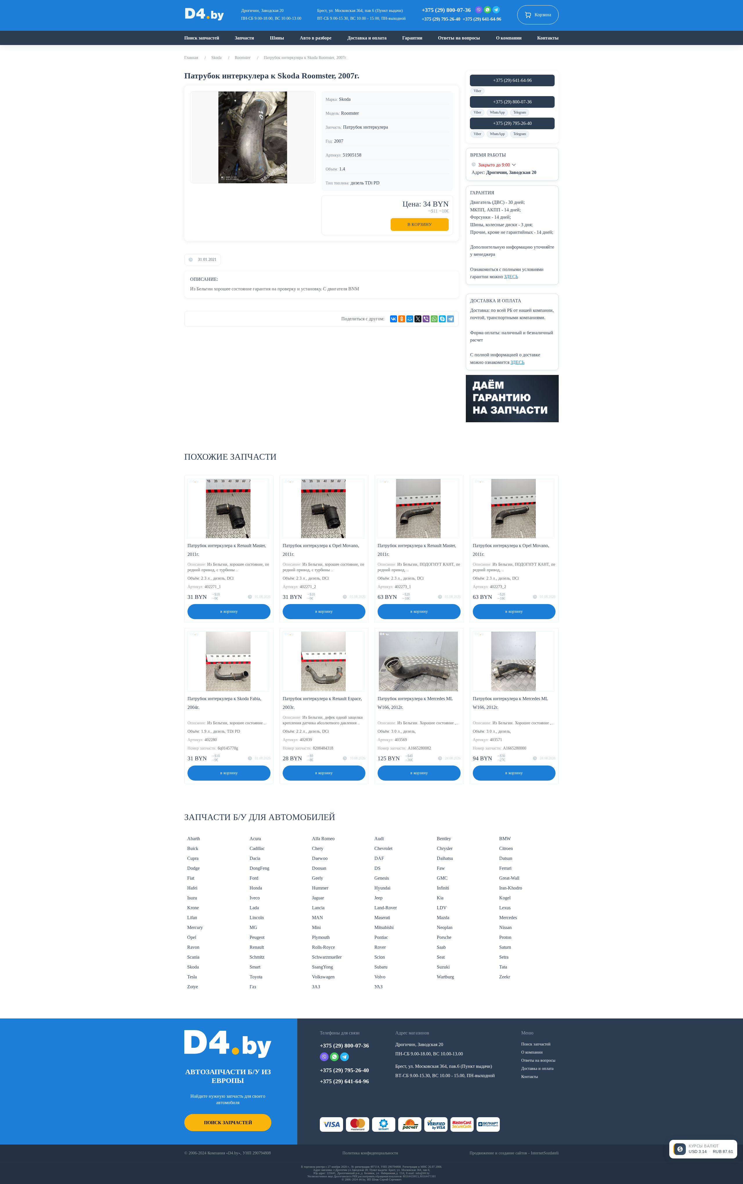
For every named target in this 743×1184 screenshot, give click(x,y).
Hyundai (382, 887)
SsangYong (322, 966)
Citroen (506, 848)
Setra (503, 957)
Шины (277, 37)
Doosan (319, 868)
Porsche (444, 937)
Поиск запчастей (201, 37)
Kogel (505, 897)
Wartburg (445, 976)
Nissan (505, 927)
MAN (317, 917)
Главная (191, 57)
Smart (255, 966)
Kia (440, 897)
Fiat (190, 878)
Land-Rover (385, 907)
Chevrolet (383, 848)
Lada (254, 907)
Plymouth (321, 937)
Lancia (318, 907)
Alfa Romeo (323, 838)
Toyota (256, 976)
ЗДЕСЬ (511, 276)
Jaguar (318, 897)
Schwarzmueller (327, 957)
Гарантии (412, 37)
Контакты (548, 37)
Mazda (443, 917)
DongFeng (259, 868)
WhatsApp (497, 112)
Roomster (242, 57)
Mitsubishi (384, 927)
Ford (254, 878)
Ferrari (505, 868)
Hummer (320, 887)
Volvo (379, 976)
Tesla (192, 976)
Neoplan (444, 927)
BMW (505, 838)
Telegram (519, 112)
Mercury (195, 927)
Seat (441, 957)
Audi (379, 838)
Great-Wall (509, 878)
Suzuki (443, 966)
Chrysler (444, 848)
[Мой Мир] (409, 318)
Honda (256, 887)
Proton (505, 937)
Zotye (192, 986)
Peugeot (257, 937)
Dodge (193, 868)
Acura (255, 838)
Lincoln (257, 917)
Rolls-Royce (323, 947)
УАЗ (378, 986)
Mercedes (508, 917)
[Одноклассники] (401, 318)
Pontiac (381, 937)
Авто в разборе (315, 37)
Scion (379, 957)
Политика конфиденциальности (370, 1153)
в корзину (229, 611)
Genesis (381, 878)
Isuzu (192, 897)
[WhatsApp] (434, 318)
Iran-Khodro (510, 887)
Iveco (255, 897)
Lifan (192, 917)
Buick (192, 848)
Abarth (193, 838)
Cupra (193, 858)
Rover (380, 947)
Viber (477, 91)
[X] (417, 318)
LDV (442, 907)
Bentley (444, 838)
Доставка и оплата (367, 37)
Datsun (505, 858)
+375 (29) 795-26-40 (441, 19)
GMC (442, 878)
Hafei (192, 887)
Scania (193, 957)
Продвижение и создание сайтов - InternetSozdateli (514, 1153)
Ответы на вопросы (459, 37)
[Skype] (442, 318)
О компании (509, 37)
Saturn (505, 947)
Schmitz (257, 957)
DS (377, 868)
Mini (316, 927)
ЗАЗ (316, 986)
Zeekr (504, 976)
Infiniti (443, 887)
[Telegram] (450, 318)
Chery (317, 848)
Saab (441, 947)
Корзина (543, 14)
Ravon (193, 947)
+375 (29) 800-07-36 (446, 10)
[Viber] (426, 318)
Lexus (505, 907)
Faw (441, 868)
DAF (379, 858)
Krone (193, 907)
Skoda (216, 57)
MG (253, 927)
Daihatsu (445, 858)
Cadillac (257, 848)
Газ (253, 986)
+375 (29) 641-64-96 (482, 19)
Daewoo (320, 858)
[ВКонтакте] (393, 318)
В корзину (419, 224)
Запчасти (244, 37)
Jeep (378, 897)
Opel (191, 937)
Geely (317, 878)
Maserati (382, 917)
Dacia (255, 858)
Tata (503, 966)
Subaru (380, 966)
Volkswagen (323, 976)
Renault (257, 947)
